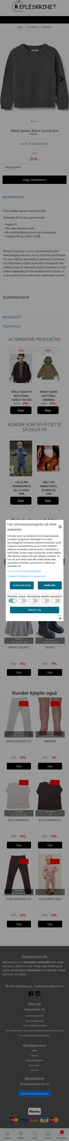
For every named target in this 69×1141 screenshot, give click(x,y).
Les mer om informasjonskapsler (24, 571)
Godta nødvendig (22, 585)
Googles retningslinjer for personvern (26, 576)
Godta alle (49, 585)
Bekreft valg (34, 609)
